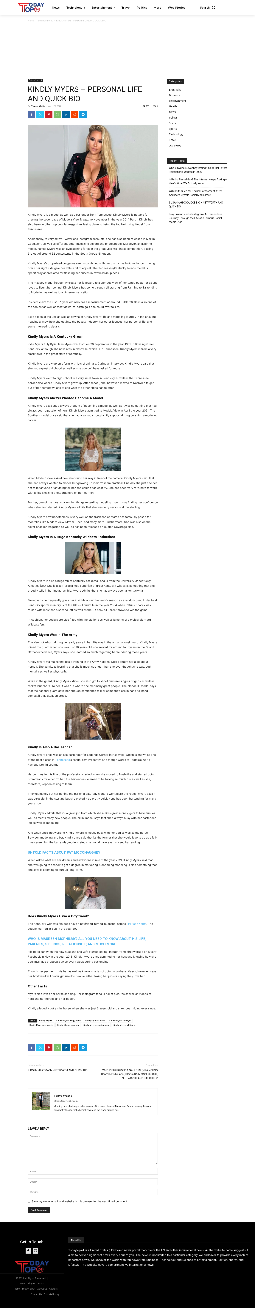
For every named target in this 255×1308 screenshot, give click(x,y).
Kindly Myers (45, 1020)
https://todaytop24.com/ (66, 1101)
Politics (173, 117)
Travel (172, 140)
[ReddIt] (74, 114)
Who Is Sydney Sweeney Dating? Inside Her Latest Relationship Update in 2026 (198, 169)
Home (31, 20)
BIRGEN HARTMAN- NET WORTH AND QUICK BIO (58, 1070)
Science (173, 123)
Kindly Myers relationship (96, 1025)
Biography (175, 89)
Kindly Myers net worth (41, 1025)
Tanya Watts (38, 106)
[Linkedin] (66, 114)
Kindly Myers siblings (124, 1025)
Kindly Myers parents (68, 1025)
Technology (176, 134)
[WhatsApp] (57, 114)
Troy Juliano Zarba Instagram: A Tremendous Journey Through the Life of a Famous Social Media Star (195, 218)
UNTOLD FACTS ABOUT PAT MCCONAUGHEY (64, 852)
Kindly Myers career (95, 1020)
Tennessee (62, 760)
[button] (208, 7)
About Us (76, 1240)
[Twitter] (40, 114)
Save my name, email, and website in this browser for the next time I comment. (80, 1201)
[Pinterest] (48, 114)
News (172, 112)
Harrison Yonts (136, 924)
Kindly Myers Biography (68, 1020)
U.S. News (175, 145)
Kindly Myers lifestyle (120, 1020)
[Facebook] (31, 114)
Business (174, 95)
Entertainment (45, 20)
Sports (173, 128)
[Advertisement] (127, 51)
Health (173, 106)
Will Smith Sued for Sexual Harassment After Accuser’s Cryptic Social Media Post (195, 193)
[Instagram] (35, 1251)
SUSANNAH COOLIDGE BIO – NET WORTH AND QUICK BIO (196, 204)
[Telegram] (83, 114)
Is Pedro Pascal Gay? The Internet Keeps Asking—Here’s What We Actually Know (198, 181)
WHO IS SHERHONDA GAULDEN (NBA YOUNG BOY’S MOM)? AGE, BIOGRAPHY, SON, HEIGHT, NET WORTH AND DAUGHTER (129, 1074)
